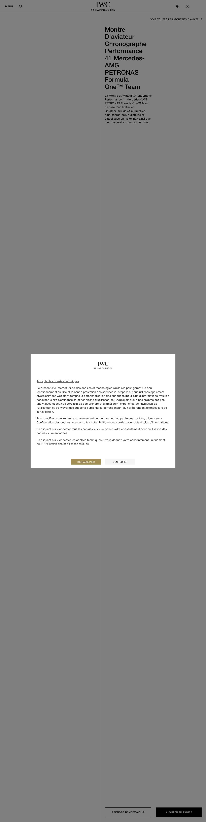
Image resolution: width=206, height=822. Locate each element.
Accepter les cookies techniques (58, 381)
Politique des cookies (112, 422)
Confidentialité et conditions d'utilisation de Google (91, 399)
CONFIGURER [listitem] (120, 462)
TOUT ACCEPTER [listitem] (86, 462)
